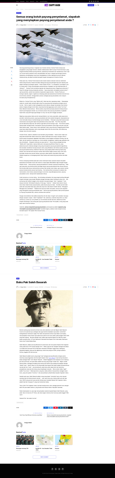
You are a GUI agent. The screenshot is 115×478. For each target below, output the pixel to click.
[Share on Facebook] (89, 25)
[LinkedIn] (11, 78)
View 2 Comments (44, 267)
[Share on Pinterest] (93, 25)
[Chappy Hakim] (53, 5)
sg (71, 473)
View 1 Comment (44, 457)
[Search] (98, 5)
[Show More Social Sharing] (98, 25)
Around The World (43, 1)
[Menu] (17, 5)
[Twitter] (11, 74)
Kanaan (57, 259)
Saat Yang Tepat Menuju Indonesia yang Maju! (31, 415)
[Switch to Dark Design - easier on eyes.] (96, 5)
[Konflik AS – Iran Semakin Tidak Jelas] (44, 251)
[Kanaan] (64, 251)
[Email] (11, 84)
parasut (26, 214)
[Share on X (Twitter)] (91, 25)
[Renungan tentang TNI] (25, 251)
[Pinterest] (11, 81)
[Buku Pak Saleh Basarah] (44, 308)
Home (17, 1)
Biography (22, 1)
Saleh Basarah (20, 402)
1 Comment (48, 287)
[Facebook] (11, 71)
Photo (27, 1)
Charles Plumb (20, 214)
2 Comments (48, 24)
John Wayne (52, 358)
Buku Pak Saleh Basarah (36, 227)
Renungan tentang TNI (22, 259)
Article (19, 12)
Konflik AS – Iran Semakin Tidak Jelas (44, 260)
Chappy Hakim (23, 24)
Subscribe (91, 5)
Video (37, 1)
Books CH (32, 1)
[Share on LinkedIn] (95, 25)
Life (18, 278)
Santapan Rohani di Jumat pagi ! (54, 227)
